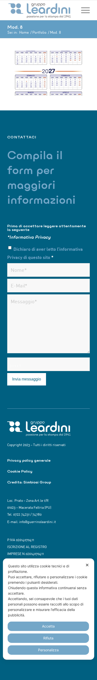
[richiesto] (48, 270)
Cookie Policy (19, 471)
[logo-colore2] (40, 10)
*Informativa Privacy (28, 237)
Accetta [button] (48, 626)
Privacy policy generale (28, 460)
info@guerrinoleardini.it (37, 522)
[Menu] (83, 10)
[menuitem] (83, 10)
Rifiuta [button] (48, 638)
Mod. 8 (15, 27)
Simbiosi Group (37, 482)
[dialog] (48, 609)
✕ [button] (87, 565)
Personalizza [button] (48, 650)
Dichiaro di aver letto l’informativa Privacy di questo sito (45, 253)
